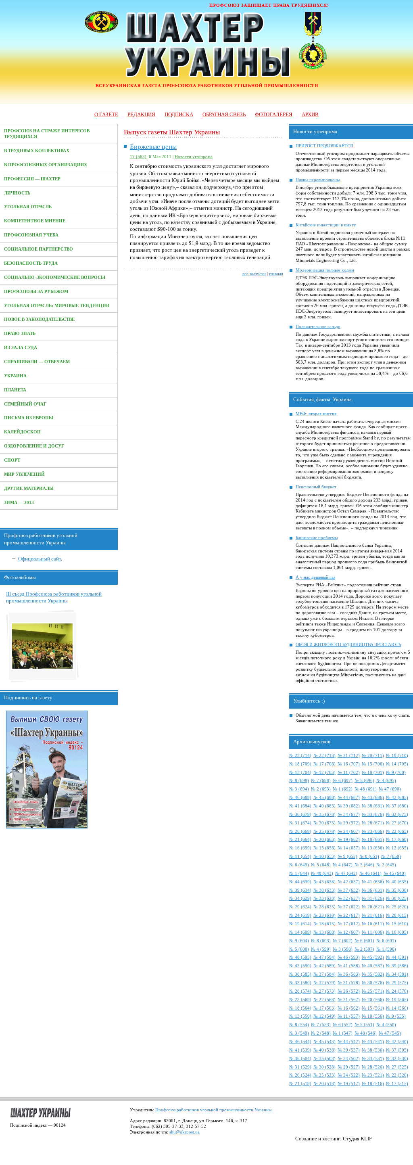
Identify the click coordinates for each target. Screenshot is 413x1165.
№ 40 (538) (324, 1050)
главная (276, 274)
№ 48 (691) (366, 789)
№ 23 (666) (373, 831)
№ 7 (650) (391, 856)
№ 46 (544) (300, 1042)
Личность (17, 193)
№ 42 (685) (397, 797)
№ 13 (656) (373, 848)
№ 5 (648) (321, 865)
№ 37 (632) (349, 890)
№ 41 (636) (373, 882)
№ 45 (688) (324, 797)
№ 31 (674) (300, 823)
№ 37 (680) (397, 806)
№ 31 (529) (300, 1067)
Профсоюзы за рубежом (36, 291)
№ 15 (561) (373, 1008)
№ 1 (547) (343, 1033)
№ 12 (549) (324, 1016)
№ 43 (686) (373, 797)
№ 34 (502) (349, 1058)
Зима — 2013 (19, 502)
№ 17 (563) (324, 1008)
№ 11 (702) (349, 772)
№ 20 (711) (373, 755)
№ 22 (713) (324, 755)
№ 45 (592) (373, 957)
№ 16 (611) (373, 924)
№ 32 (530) (397, 1058)
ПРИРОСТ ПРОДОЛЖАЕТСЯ (324, 146)
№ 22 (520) (397, 1075)
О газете (106, 114)
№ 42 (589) (324, 966)
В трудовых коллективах (36, 151)
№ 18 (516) (373, 1083)
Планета (15, 390)
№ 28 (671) (373, 823)
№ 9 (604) (299, 941)
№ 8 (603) (321, 941)
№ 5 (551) (364, 1025)
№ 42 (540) (397, 1042)
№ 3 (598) (343, 949)
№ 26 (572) (349, 991)
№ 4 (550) (386, 1025)
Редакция (141, 114)
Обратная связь (224, 114)
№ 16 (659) (300, 848)
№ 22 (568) (324, 1000)
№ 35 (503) (324, 1058)
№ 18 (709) (300, 764)
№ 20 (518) (324, 1083)
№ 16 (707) (349, 764)
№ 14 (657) (349, 848)
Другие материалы (29, 488)
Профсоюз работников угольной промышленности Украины (213, 1110)
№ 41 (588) (349, 966)
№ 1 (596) (386, 949)
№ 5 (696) (364, 780)
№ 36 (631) (373, 890)
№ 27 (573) (324, 991)
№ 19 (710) (397, 755)
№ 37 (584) (324, 974)
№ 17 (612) (349, 924)
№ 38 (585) (300, 974)
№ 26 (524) (300, 1075)
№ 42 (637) (349, 882)
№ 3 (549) (299, 1033)
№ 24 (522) (349, 1075)
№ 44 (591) (397, 957)
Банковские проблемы (317, 537)
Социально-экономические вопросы (54, 277)
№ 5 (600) (299, 949)
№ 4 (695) (386, 780)
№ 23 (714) (300, 755)
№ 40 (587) (373, 966)
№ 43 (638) (324, 882)
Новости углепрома (194, 157)
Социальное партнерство (38, 249)
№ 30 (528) (324, 1067)
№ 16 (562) (349, 1008)
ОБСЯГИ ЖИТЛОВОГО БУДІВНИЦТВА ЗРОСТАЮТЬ (348, 644)
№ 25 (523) (324, 1075)
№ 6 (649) (299, 865)
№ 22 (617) (349, 915)
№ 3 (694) (299, 789)
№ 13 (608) (324, 932)
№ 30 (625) (397, 898)
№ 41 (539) (300, 1050)
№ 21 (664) (300, 839)
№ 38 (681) (373, 806)
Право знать (19, 333)
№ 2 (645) (386, 865)
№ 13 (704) (300, 772)
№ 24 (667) (349, 831)
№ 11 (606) (373, 932)
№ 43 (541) (373, 1042)
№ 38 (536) (373, 1050)
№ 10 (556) (373, 1016)
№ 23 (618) (324, 915)
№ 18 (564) (300, 1008)
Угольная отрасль (28, 207)
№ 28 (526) (373, 1067)
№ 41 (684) (300, 806)
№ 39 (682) (349, 806)
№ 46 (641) (370, 873)
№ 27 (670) (397, 823)
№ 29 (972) (349, 823)
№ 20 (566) (373, 1000)
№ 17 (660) (397, 839)
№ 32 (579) (324, 983)
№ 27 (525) (397, 1067)
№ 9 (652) (347, 856)
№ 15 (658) (324, 848)
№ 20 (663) (324, 839)
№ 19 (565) (397, 1000)
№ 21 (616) (373, 915)
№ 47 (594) (324, 957)
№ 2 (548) (321, 1033)
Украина (15, 376)
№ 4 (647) (343, 865)
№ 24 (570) (397, 991)
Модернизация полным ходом (325, 270)
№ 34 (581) (397, 974)
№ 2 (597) (364, 949)
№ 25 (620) (397, 907)
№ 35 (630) (397, 890)
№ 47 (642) (346, 873)
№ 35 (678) (324, 814)
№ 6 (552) (343, 1025)
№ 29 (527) (349, 1067)
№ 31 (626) (373, 898)
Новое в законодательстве (39, 319)
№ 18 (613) (324, 924)
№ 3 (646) (364, 865)
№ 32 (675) (397, 814)
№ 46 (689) (300, 797)
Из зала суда (20, 347)
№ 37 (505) (397, 1050)
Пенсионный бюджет (316, 487)
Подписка (179, 114)
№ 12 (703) (324, 772)
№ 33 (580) (300, 983)
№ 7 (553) (321, 1025)
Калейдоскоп (22, 432)
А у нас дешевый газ (315, 577)
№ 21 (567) (349, 1000)
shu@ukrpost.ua (184, 1132)
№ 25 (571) (373, 991)
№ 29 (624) (300, 907)
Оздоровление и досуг (34, 446)
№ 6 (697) (343, 780)
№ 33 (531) (373, 1058)
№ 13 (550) (300, 1016)
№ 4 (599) (321, 949)
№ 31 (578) (349, 983)
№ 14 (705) (397, 764)
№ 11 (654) (300, 856)
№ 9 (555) (396, 1016)
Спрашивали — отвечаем (37, 362)
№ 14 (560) (397, 1008)
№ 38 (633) (324, 890)
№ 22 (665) (397, 831)
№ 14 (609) (300, 932)
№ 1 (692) (343, 789)
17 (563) (138, 157)
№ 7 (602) (343, 941)
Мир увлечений (24, 474)
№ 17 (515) (397, 1083)
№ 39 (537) (349, 1050)
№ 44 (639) (300, 882)
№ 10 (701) (373, 772)
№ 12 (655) (397, 848)
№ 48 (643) (322, 873)
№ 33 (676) (373, 814)
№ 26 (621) (373, 907)
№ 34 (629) (300, 898)
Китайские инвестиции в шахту (326, 225)
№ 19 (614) (300, 924)
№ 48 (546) (366, 1033)
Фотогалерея (273, 114)
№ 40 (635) (397, 882)
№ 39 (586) (397, 966)
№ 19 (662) (349, 839)
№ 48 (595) (300, 957)
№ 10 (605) (397, 932)
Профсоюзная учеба (31, 235)
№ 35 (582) (373, 974)
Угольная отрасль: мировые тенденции (57, 305)
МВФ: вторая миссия (316, 414)
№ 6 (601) (364, 941)
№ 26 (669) (300, 831)
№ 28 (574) (300, 991)
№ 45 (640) (395, 873)
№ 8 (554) (299, 1025)
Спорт (12, 460)
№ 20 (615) (397, 915)
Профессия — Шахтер (32, 179)
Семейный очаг (25, 404)
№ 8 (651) (369, 856)
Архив (310, 114)
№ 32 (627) (349, 898)
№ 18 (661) (373, 839)
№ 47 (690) (390, 789)
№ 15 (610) (397, 924)
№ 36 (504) (300, 1058)
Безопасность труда (31, 263)
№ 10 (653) (324, 856)
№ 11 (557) (349, 1016)
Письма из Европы (28, 418)
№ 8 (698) (299, 780)
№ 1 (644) (299, 873)
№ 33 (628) (324, 898)
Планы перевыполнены (318, 180)
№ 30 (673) (324, 823)
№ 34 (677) (349, 814)
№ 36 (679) (300, 814)
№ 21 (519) (300, 1083)
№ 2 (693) (321, 789)
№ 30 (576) (373, 983)
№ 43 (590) (300, 966)
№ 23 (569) (300, 1000)
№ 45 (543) (324, 1042)
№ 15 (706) (373, 764)
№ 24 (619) (300, 915)
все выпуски (254, 274)
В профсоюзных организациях (45, 165)
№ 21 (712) (349, 755)
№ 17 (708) (324, 764)
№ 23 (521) (373, 1075)
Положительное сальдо (318, 326)
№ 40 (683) (324, 806)
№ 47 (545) (390, 1033)
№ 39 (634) (300, 890)
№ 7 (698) (321, 780)
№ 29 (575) (397, 983)
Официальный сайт (39, 559)
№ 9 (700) (396, 772)
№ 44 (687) (349, 797)
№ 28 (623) (324, 907)
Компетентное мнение (34, 221)
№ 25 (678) (324, 831)
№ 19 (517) (349, 1083)
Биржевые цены (153, 147)
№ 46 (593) (349, 957)
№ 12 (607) (349, 932)
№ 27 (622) (349, 907)
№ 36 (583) (349, 974)
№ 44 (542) (349, 1042)
